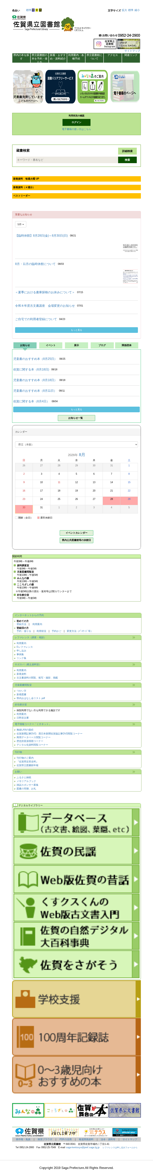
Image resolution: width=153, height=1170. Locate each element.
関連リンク (131, 55)
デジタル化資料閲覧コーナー (32, 745)
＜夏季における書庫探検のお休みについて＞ (45, 292)
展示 (76, 345)
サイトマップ (132, 50)
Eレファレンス (25, 647)
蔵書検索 (23, 150)
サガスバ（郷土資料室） (28, 664)
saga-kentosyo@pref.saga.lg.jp (82, 1147)
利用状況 (41, 631)
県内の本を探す (21, 57)
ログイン (76, 122)
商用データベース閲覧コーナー (34, 737)
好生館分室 (21, 704)
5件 (20, 224)
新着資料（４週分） (24, 187)
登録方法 (21, 624)
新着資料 (21, 674)
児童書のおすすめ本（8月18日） (35, 380)
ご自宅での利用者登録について (36, 319)
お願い (18, 771)
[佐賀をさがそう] (76, 976)
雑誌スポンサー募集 (27, 785)
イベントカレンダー (77, 533)
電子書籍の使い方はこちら (76, 129)
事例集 (20, 654)
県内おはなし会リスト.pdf (31, 698)
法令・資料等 (108, 1139)
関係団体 (127, 345)
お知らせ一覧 (75, 418)
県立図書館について (94, 57)
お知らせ (25, 345)
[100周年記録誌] (76, 1054)
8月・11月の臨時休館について (35, 264)
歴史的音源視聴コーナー (30, 741)
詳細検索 (127, 151)
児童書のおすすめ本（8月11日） (35, 390)
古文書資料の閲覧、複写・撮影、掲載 (37, 677)
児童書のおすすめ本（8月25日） (35, 358)
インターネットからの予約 (29, 615)
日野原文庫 (23, 718)
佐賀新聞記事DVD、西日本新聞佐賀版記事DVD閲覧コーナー (49, 733)
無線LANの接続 (25, 729)
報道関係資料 (86, 1139)
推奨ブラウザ (45, 1139)
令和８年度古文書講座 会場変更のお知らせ (45, 305)
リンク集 (21, 658)
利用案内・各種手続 (76, 57)
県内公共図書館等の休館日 (76, 540)
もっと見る (76, 330)
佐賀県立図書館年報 (27, 765)
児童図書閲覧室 (23, 685)
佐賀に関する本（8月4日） (31, 401)
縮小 (137, 10)
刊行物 (18, 752)
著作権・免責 (23, 1139)
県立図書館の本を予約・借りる (39, 58)
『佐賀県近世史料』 (27, 761)
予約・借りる (24, 631)
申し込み (21, 650)
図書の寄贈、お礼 (26, 788)
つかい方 (21, 691)
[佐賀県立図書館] (52, 24)
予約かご (56, 631)
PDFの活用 (66, 1139)
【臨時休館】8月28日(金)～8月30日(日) (41, 235)
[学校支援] (76, 1016)
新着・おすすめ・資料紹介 (58, 57)
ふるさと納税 (24, 777)
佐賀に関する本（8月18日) (31, 369)
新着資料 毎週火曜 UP (26, 179)
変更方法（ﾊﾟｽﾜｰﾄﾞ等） (80, 631)
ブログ (102, 345)
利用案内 (37, 624)
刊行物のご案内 (25, 758)
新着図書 (21, 694)
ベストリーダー (21, 195)
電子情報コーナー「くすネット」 (33, 724)
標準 (28, 10)
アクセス (112, 55)
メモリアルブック (26, 781)
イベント (51, 345)
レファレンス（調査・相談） (30, 637)
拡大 (124, 10)
